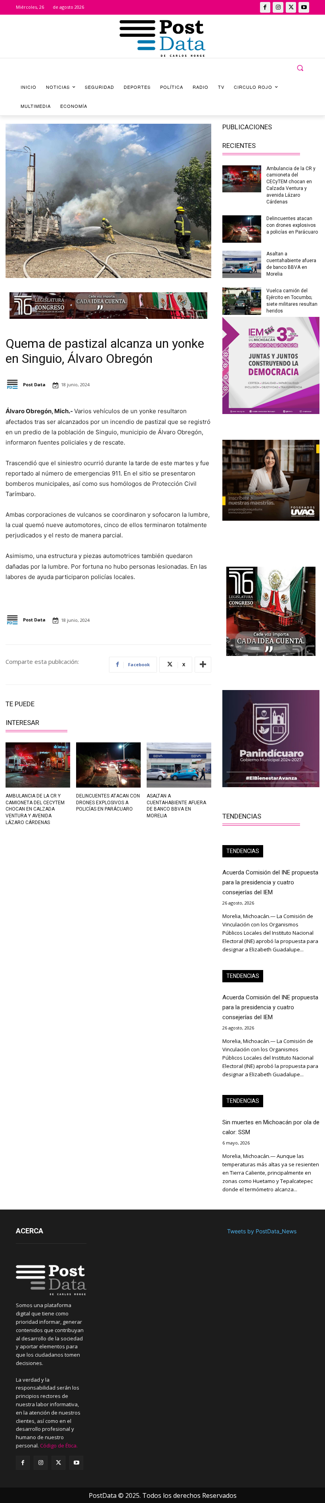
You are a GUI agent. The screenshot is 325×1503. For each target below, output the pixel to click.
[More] (203, 665)
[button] (300, 68)
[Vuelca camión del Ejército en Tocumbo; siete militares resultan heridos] (241, 301)
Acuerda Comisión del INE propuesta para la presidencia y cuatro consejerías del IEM (270, 882)
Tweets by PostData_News (261, 1231)
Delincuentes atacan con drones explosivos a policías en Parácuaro (108, 802)
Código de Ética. (59, 1445)
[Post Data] (14, 384)
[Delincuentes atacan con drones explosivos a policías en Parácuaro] (108, 765)
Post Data (34, 384)
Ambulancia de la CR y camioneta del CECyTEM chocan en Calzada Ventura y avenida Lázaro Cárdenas (35, 809)
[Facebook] (265, 7)
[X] (291, 7)
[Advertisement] (54, 887)
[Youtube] (303, 7)
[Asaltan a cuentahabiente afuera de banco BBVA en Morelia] (179, 765)
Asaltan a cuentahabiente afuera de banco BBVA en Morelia (176, 806)
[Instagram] (278, 7)
